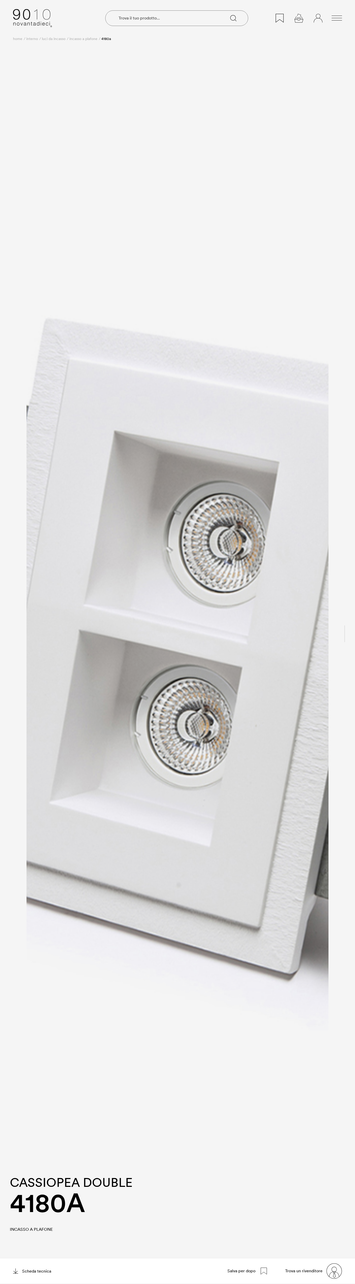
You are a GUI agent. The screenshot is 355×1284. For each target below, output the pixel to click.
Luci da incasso (53, 39)
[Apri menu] (337, 18)
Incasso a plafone (83, 39)
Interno (32, 39)
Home (17, 39)
